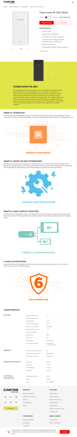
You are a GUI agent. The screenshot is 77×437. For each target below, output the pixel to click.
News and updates (55, 423)
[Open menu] (72, 2)
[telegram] (11, 402)
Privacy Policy (53, 405)
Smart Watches (27, 402)
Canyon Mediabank (28, 420)
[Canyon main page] (9, 2)
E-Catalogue (26, 423)
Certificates (26, 426)
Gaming (25, 399)
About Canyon (54, 420)
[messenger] (16, 402)
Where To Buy (53, 393)
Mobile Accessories (28, 393)
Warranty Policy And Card (57, 408)
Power (25, 405)
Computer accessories (29, 396)
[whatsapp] (5, 402)
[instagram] (5, 397)
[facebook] (16, 397)
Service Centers (54, 402)
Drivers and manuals (55, 399)
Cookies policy (54, 411)
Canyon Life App (54, 396)
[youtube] (11, 397)
